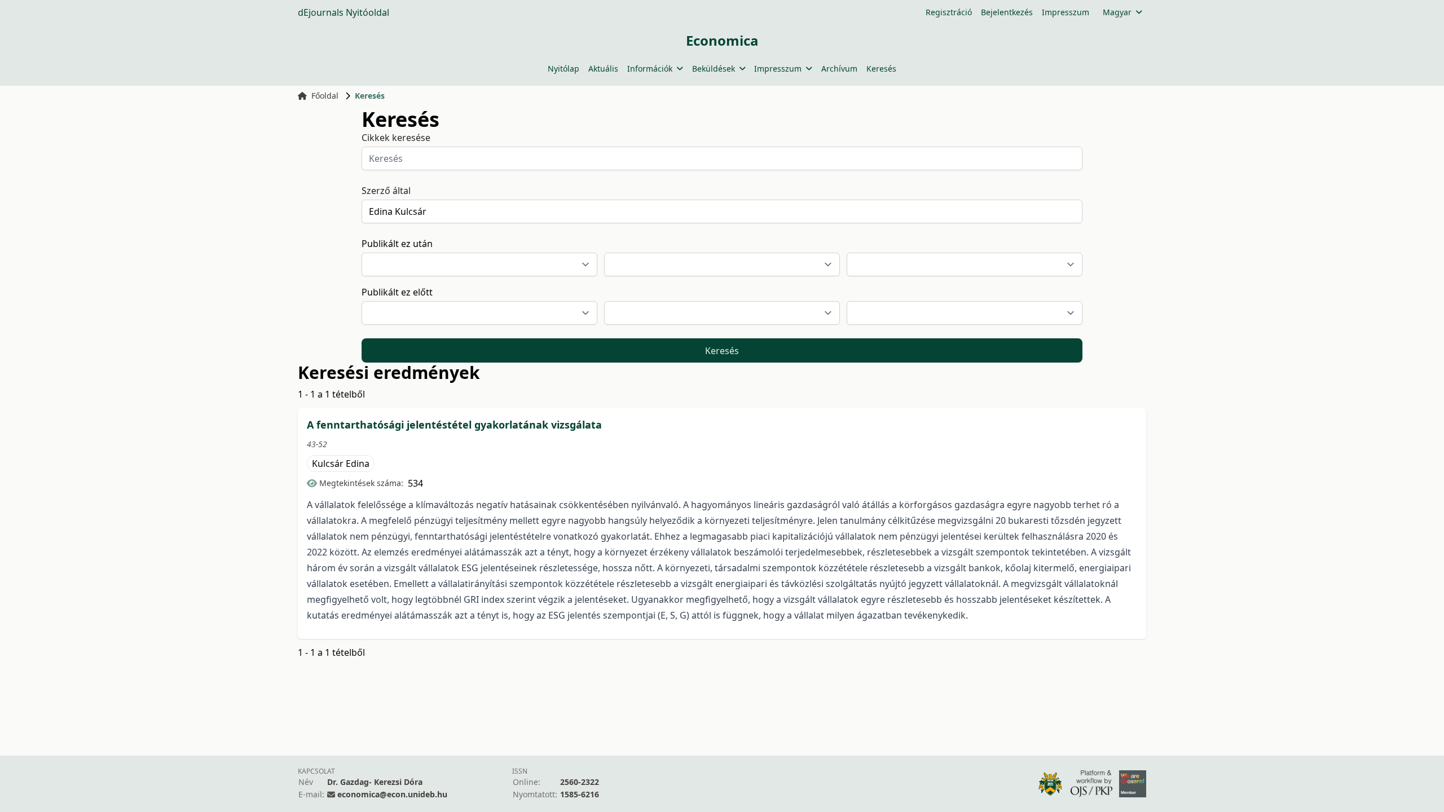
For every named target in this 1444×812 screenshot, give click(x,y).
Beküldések (713, 68)
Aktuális (603, 68)
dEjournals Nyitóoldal (343, 12)
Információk (649, 68)
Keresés (881, 68)
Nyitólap (563, 68)
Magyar (1117, 12)
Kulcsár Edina (340, 463)
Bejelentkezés (1007, 12)
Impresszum (1065, 12)
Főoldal (324, 95)
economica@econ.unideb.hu (392, 794)
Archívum (839, 68)
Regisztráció (949, 12)
